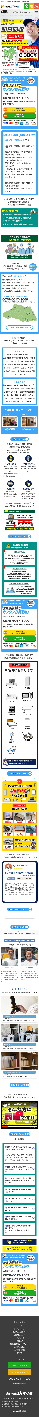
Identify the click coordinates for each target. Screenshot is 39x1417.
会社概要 (19, 1353)
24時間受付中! (19, 110)
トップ (19, 1326)
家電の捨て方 (8, 1044)
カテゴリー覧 (19, 1338)
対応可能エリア (19, 1335)
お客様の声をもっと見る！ (18, 909)
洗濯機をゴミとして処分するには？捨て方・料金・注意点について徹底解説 (18, 1048)
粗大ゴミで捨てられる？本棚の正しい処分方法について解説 (15, 1076)
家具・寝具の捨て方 (14, 1072)
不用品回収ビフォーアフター (19, 1344)
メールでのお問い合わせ (19, 1372)
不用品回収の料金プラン (19, 1332)
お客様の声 (19, 1341)
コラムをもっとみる (18, 1085)
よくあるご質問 (19, 1350)
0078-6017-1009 (16, 97)
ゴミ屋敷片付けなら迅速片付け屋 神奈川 (15, 1404)
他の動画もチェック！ (18, 1134)
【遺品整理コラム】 (10, 1016)
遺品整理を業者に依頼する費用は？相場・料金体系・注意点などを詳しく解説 (18, 1020)
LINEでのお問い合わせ (19, 1365)
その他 (6, 1072)
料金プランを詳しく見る (18, 536)
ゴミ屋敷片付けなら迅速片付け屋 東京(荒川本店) (17, 1398)
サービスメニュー (20, 1329)
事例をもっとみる (18, 439)
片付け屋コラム (19, 1347)
